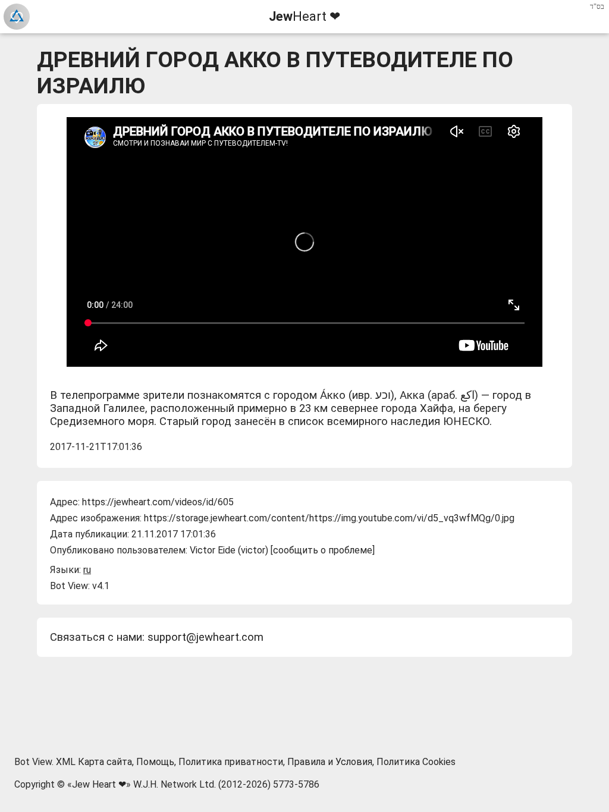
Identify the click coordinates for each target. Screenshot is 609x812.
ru (87, 569)
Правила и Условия (329, 761)
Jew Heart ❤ (99, 784)
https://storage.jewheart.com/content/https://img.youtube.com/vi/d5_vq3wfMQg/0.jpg (329, 518)
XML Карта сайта (94, 761)
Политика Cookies (416, 761)
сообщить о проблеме (322, 550)
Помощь (155, 761)
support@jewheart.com (205, 637)
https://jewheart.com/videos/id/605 (158, 502)
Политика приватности (230, 761)
